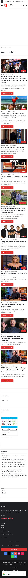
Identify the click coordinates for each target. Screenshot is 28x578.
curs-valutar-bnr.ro (8, 437)
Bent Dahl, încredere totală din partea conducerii (13, 455)
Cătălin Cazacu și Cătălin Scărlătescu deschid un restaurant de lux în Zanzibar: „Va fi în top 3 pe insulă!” (13, 116)
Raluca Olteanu (5, 239)
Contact (3, 515)
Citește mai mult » (7, 93)
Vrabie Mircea (5, 111)
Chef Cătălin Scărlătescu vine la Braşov (13, 147)
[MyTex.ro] (9, 5)
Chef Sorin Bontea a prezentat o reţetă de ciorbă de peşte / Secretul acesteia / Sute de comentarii (13, 210)
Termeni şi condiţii (5, 531)
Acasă (3, 47)
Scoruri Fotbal (4, 493)
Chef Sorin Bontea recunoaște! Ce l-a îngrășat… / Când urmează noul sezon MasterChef (12, 338)
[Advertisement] (14, 26)
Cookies (3, 527)
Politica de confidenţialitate (7, 534)
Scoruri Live (3, 490)
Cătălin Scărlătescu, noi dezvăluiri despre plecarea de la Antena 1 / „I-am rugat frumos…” (13, 370)
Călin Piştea (4, 74)
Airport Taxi (3, 492)
